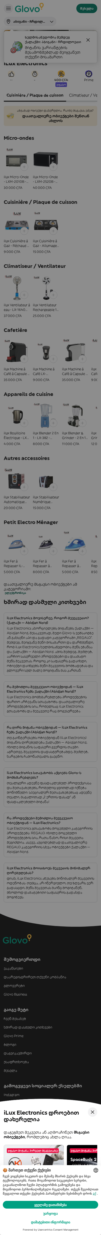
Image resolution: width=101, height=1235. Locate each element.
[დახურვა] (92, 1112)
